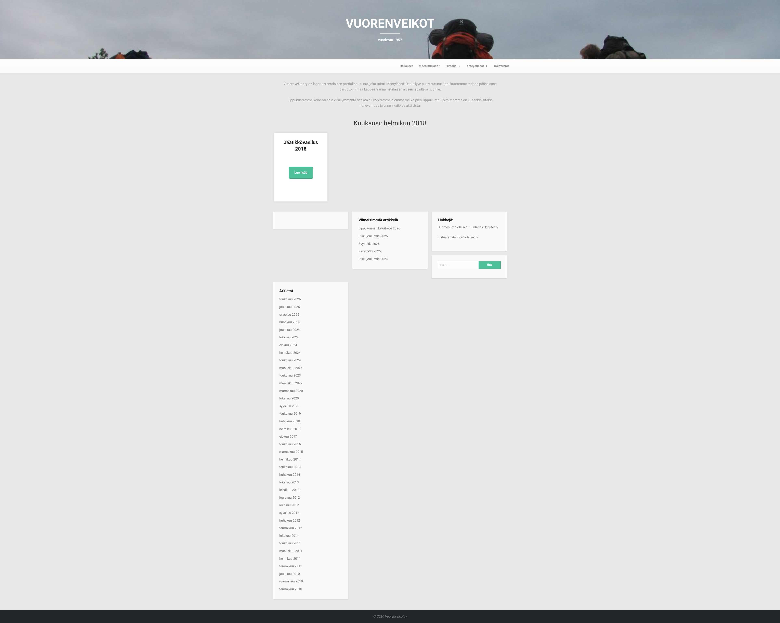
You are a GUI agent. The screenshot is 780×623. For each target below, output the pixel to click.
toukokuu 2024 (290, 360)
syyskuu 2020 (289, 406)
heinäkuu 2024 (290, 353)
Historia (451, 66)
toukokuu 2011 (290, 543)
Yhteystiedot (475, 66)
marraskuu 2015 (291, 452)
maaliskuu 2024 (290, 368)
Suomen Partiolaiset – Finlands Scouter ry (468, 227)
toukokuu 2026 (290, 299)
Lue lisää (301, 172)
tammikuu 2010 (290, 589)
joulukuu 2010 (289, 574)
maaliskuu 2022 (290, 383)
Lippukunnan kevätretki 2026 (379, 228)
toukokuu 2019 (290, 413)
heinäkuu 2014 (290, 459)
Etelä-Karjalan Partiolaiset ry (458, 237)
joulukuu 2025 (289, 307)
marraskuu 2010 (291, 581)
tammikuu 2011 (290, 566)
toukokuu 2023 (290, 375)
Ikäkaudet (406, 66)
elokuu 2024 (288, 345)
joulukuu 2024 (289, 330)
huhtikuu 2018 (289, 421)
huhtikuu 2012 (289, 520)
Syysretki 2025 (369, 244)
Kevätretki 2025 (370, 251)
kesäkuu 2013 (289, 490)
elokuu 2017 (288, 436)
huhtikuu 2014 (289, 475)
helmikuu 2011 (290, 559)
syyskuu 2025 (289, 314)
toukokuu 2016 (290, 444)
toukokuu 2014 (290, 467)
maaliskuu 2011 (290, 551)
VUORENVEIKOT (390, 23)
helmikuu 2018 (290, 429)
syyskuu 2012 (289, 513)
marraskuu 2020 (291, 391)
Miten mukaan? (429, 66)
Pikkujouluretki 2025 (373, 236)
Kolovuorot (501, 66)
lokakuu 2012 (289, 505)
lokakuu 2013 (289, 482)
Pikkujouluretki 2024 (373, 259)
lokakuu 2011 (289, 536)
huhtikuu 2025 (289, 322)
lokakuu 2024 (289, 337)
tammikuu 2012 (290, 528)
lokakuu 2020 (289, 398)
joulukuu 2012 (289, 497)
